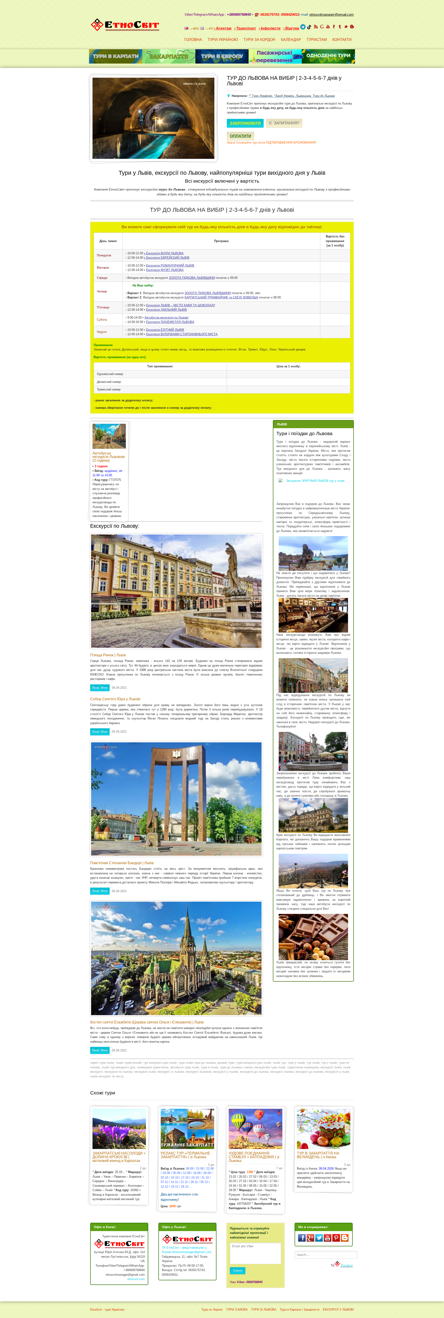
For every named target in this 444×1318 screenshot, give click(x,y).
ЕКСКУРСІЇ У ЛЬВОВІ (338, 1309)
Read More (100, 687)
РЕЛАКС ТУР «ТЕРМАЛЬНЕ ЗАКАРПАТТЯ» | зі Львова (185, 1155)
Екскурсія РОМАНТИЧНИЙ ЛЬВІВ (170, 265)
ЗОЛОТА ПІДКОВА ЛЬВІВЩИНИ (192, 278)
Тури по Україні (211, 1309)
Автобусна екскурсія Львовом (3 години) (108, 456)
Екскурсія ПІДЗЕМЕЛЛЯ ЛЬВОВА (170, 322)
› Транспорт (245, 28)
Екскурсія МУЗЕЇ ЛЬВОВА (165, 270)
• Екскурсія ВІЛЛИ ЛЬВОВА (164, 253)
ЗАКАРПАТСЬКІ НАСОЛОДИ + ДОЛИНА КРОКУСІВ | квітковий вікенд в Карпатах (119, 1156)
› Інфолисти (270, 28)
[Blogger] (352, 26)
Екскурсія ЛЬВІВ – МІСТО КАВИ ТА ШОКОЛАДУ (180, 305)
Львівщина (303, 96)
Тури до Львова (324, 96)
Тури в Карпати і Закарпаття (299, 1309)
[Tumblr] (340, 26)
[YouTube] (328, 26)
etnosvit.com (136, 1279)
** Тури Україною (260, 96)
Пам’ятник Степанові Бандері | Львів (122, 863)
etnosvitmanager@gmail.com (191, 1252)
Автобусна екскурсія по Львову (167, 317)
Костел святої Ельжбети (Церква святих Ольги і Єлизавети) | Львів (147, 1022)
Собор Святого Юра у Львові (115, 699)
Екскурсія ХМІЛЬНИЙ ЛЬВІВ (166, 309)
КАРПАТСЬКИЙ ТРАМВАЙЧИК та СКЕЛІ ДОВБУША (221, 297)
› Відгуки (291, 28)
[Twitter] (346, 26)
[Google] (322, 26)
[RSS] (316, 26)
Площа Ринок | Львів (108, 655)
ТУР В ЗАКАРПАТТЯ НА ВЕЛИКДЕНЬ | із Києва (318, 1155)
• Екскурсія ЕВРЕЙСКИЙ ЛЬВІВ (166, 257)
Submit (237, 1270)
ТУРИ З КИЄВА (237, 1309)
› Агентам (222, 28)
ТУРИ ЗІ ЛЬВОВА (263, 1309)
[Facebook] (334, 26)
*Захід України (284, 96)
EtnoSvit (346, 1265)
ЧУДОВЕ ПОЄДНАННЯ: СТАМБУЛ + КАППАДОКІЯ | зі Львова (254, 1156)
